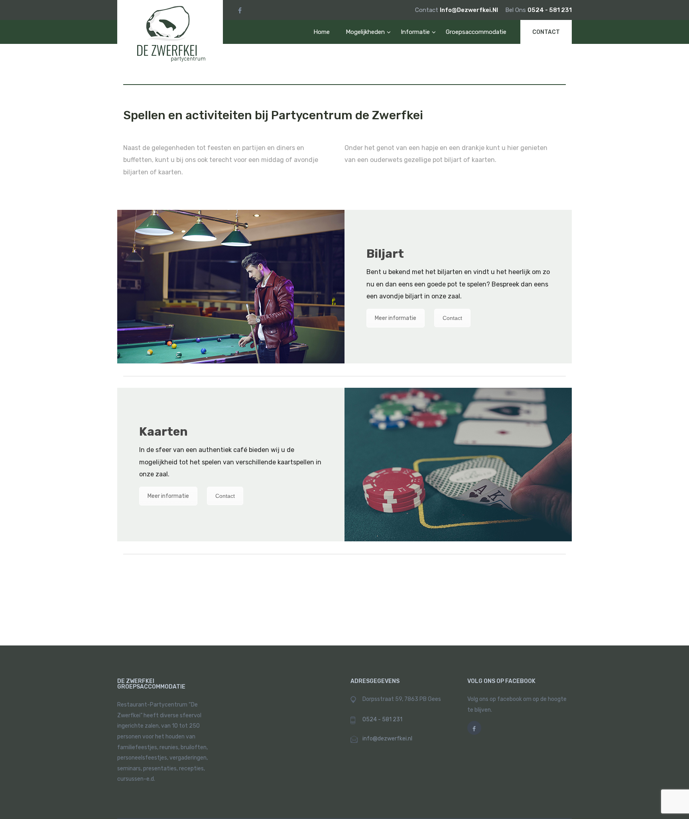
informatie (415, 32)
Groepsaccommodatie (476, 32)
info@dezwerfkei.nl (469, 10)
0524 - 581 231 (550, 10)
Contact (546, 32)
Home (321, 32)
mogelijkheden (365, 32)
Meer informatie (395, 318)
